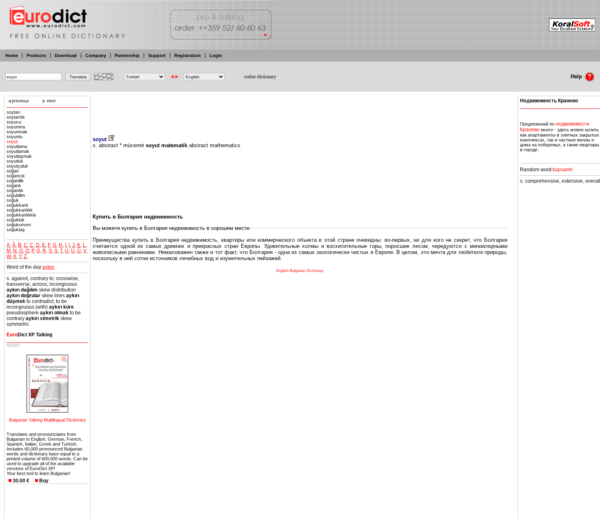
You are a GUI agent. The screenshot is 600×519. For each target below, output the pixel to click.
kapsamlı (563, 169)
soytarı (13, 112)
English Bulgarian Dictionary (300, 271)
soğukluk (15, 219)
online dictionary (260, 77)
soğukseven (19, 224)
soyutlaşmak (19, 156)
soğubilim (16, 195)
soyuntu (14, 136)
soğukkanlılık (20, 210)
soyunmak (17, 131)
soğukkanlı (17, 205)
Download (66, 55)
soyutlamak (18, 151)
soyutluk (15, 161)
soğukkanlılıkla (21, 214)
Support (157, 55)
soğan (13, 170)
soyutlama (17, 146)
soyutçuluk (17, 165)
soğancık (16, 175)
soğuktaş (16, 229)
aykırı (48, 267)
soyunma (16, 126)
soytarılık (16, 117)
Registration (187, 55)
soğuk (13, 200)
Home (11, 55)
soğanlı (14, 185)
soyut (12, 141)
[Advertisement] (300, 110)
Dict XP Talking (29, 335)
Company (95, 55)
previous (20, 100)
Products (36, 55)
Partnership (127, 55)
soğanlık (15, 190)
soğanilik (15, 180)
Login (215, 55)
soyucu (14, 121)
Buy (44, 481)
